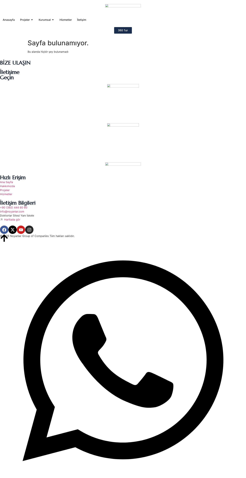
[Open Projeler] (32, 20)
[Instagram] (29, 230)
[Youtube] (21, 230)
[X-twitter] (12, 230)
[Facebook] (4, 230)
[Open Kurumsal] (53, 20)
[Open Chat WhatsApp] (123, 474)
